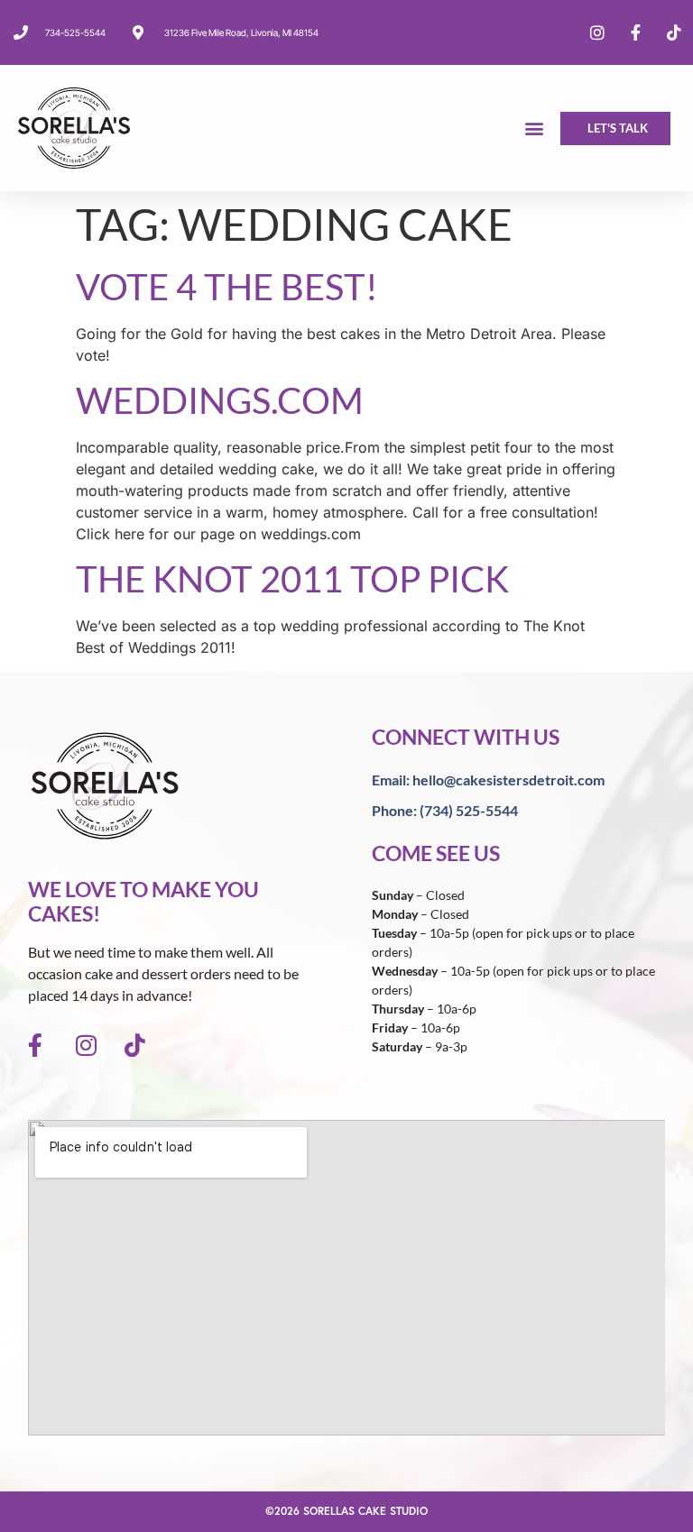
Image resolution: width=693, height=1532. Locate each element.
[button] (535, 128)
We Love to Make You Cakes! (143, 901)
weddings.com (220, 400)
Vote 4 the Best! (227, 286)
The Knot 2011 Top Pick (292, 579)
